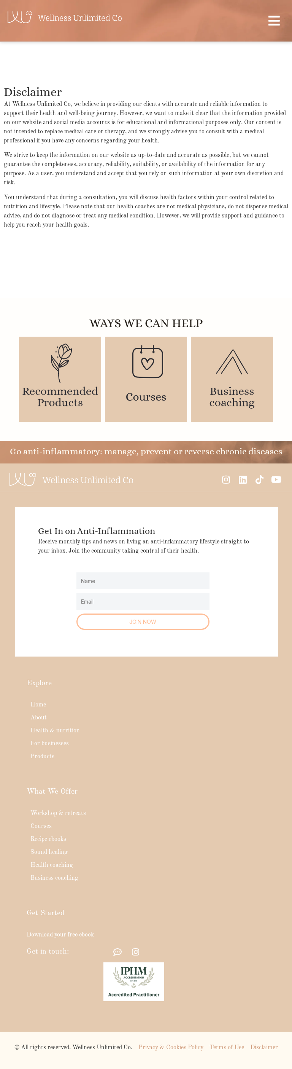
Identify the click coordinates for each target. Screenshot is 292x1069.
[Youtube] (276, 479)
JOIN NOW (142, 621)
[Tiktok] (259, 479)
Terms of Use (226, 1048)
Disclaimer (264, 1048)
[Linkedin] (242, 479)
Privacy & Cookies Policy (170, 1048)
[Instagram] (225, 479)
